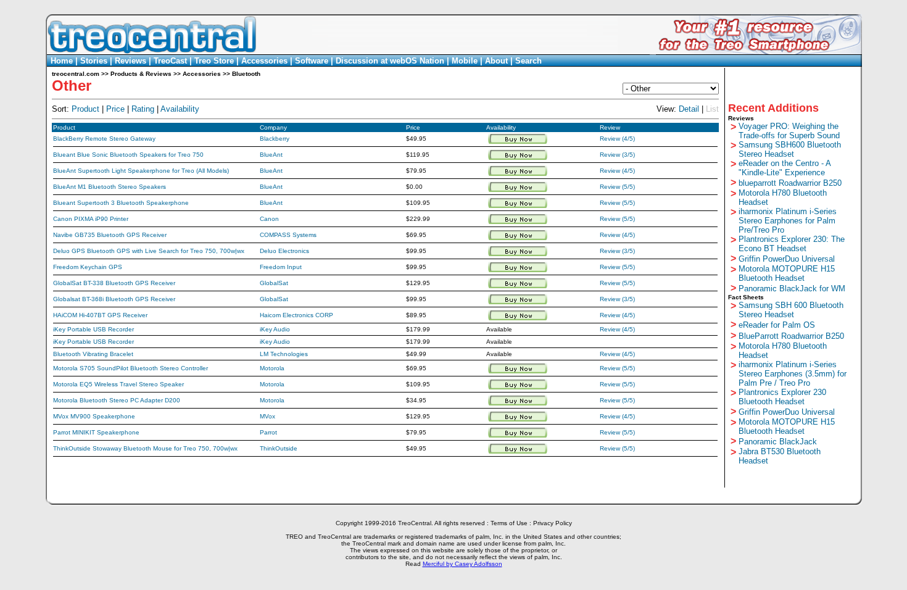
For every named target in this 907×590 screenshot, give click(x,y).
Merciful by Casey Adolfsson (462, 563)
